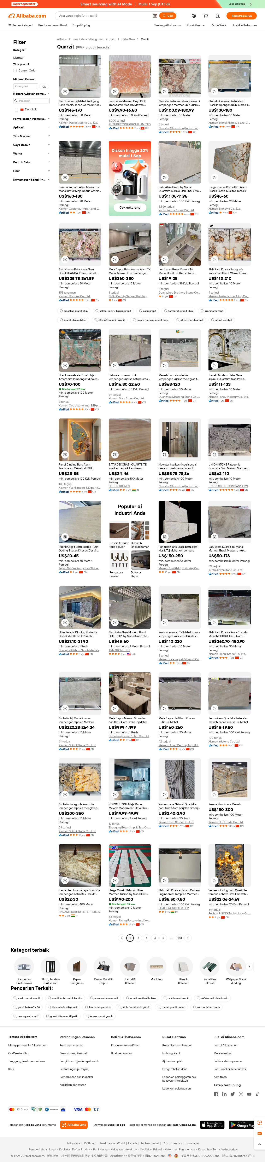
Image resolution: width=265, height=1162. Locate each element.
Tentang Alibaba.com (22, 1036)
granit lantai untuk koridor (67, 998)
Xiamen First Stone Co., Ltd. (176, 822)
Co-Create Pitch (18, 1053)
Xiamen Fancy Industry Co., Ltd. (228, 396)
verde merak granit (29, 998)
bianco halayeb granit (64, 1007)
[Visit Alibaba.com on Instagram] (240, 1094)
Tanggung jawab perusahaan (26, 1061)
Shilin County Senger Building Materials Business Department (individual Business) (130, 296)
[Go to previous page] (121, 938)
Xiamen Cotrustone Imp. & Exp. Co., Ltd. (80, 405)
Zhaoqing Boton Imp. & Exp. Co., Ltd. (130, 827)
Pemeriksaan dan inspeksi (76, 1077)
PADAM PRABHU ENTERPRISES (79, 911)
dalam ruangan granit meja (153, 320)
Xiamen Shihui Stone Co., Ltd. (227, 653)
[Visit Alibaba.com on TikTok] (257, 1094)
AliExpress (73, 1143)
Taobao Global (150, 1143)
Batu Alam (128, 39)
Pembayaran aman (71, 1045)
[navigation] (31, 489)
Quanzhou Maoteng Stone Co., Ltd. (180, 396)
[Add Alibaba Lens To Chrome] (74, 1125)
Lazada (132, 1143)
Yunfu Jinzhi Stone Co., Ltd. (225, 570)
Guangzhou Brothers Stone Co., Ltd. (180, 292)
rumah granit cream (173, 1007)
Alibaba (61, 39)
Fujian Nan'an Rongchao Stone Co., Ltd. (80, 568)
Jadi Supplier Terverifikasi (230, 1069)
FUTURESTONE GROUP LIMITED (130, 124)
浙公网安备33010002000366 (200, 1155)
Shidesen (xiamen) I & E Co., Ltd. (129, 736)
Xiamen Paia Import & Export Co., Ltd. (180, 659)
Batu (113, 39)
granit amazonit (214, 311)
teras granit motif (28, 1016)
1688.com (90, 1143)
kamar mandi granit (101, 1016)
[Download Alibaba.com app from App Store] (212, 1125)
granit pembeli (223, 320)
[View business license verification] (170, 1156)
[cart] (206, 16)
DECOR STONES (119, 486)
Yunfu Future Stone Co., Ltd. (176, 210)
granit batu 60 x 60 (29, 1007)
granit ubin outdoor (75, 320)
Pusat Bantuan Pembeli (177, 1045)
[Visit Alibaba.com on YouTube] (249, 1094)
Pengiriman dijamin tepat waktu (80, 1061)
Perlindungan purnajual (74, 1069)
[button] (155, 15)
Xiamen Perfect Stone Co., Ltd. (78, 122)
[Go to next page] (188, 938)
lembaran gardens (100, 1007)
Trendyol (176, 1143)
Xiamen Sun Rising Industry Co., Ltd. (180, 568)
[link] (259, 1122)
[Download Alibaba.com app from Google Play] (243, 1125)
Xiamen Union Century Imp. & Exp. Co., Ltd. (180, 745)
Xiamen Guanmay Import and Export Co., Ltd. (80, 208)
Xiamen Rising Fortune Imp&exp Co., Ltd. (130, 920)
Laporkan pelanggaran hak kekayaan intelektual (179, 1078)
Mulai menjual (222, 1053)
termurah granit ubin (180, 311)
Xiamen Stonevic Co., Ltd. (224, 208)
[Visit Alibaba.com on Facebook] (216, 1094)
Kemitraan (220, 1077)
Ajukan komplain (172, 1061)
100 (180, 938)
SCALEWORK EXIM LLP (174, 908)
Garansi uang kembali (73, 1053)
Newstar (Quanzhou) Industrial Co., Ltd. (180, 128)
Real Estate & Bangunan (88, 39)
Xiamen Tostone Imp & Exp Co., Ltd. (229, 296)
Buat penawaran (121, 1053)
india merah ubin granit (136, 1007)
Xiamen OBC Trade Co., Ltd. (225, 822)
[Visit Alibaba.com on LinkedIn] (224, 1094)
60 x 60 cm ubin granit (112, 320)
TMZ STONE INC (119, 650)
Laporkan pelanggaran (176, 1088)
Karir (11, 1069)
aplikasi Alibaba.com (181, 1124)
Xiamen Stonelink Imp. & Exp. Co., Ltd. (229, 122)
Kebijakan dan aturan (73, 1084)
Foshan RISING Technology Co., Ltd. (229, 913)
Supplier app (116, 1124)
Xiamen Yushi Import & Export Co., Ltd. (80, 487)
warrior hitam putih (208, 1007)
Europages (193, 1143)
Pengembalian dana (174, 1069)
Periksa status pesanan (228, 1061)
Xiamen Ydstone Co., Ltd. (74, 296)
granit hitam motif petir (64, 1016)
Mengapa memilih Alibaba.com (27, 1045)
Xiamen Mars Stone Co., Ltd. (127, 398)
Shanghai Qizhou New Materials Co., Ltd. (80, 650)
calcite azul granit (178, 998)
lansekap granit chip (76, 311)
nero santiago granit (106, 998)
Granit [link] (145, 39)
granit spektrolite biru (143, 998)
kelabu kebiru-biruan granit (115, 311)
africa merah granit (192, 320)
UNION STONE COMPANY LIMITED (229, 486)
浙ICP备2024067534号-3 (238, 1155)
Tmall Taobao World (112, 1143)
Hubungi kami (171, 1053)
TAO (164, 1143)
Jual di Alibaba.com (226, 1045)
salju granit (149, 311)
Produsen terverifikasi (125, 1045)
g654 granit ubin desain (214, 998)
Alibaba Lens (32, 1124)
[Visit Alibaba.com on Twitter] (232, 1094)
